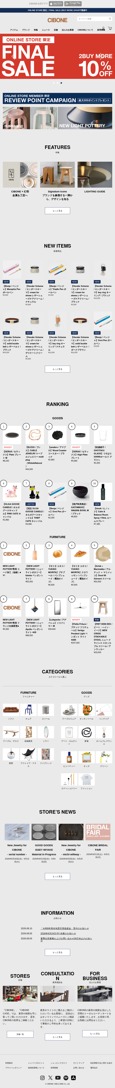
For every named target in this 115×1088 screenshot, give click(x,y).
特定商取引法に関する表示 (101, 1063)
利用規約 (9, 1063)
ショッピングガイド (59, 1063)
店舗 (56, 30)
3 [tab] (61, 83)
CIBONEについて (85, 30)
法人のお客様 (68, 30)
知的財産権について (36, 1068)
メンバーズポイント (36, 1063)
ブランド (26, 30)
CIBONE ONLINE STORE (57, 21)
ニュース (46, 30)
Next (100, 56)
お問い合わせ (78, 1068)
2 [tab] (57, 83)
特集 (36, 30)
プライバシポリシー (13, 1068)
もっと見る (57, 211)
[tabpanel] (57, 56)
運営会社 (94, 1068)
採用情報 (54, 1068)
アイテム (14, 30)
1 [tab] (53, 83)
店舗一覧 (20, 1034)
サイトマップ (78, 1063)
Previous (14, 56)
